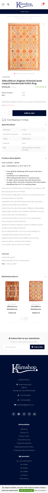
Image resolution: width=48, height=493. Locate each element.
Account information (24, 461)
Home (9, 16)
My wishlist (24, 471)
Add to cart (29, 113)
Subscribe (38, 347)
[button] (14, 73)
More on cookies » (40, 490)
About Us (24, 429)
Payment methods (24, 443)
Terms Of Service (24, 440)
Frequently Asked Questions (24, 450)
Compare (24, 475)
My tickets (24, 468)
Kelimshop (6, 77)
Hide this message (26, 490)
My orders (24, 464)
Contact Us (24, 432)
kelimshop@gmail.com (25, 405)
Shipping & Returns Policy (24, 447)
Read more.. (9, 105)
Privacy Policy (24, 436)
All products (24, 478)
